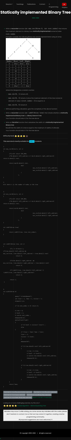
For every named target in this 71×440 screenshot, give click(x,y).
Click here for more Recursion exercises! (45, 392)
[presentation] (41, 29)
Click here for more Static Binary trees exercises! (18, 397)
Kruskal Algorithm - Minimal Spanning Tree (31, 406)
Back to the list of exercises (42, 397)
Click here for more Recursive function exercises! (18, 392)
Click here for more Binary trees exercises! (39, 395)
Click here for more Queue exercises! (14, 395)
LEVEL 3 (32, 141)
